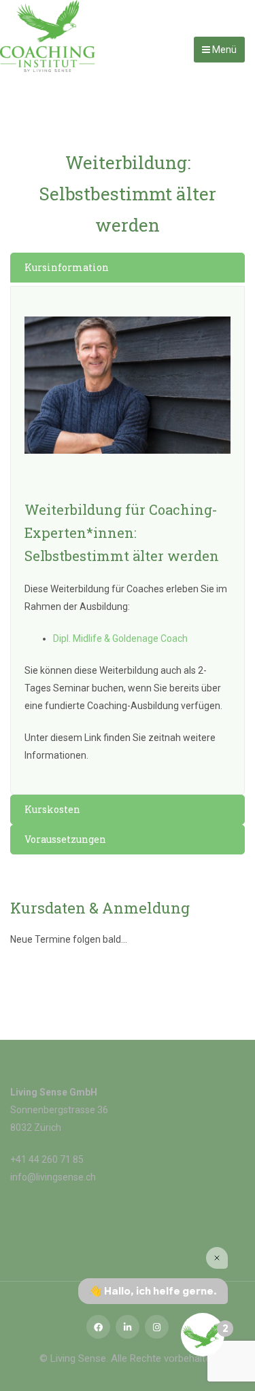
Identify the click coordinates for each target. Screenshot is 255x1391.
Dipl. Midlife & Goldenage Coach (120, 638)
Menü (223, 49)
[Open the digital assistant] (202, 1334)
